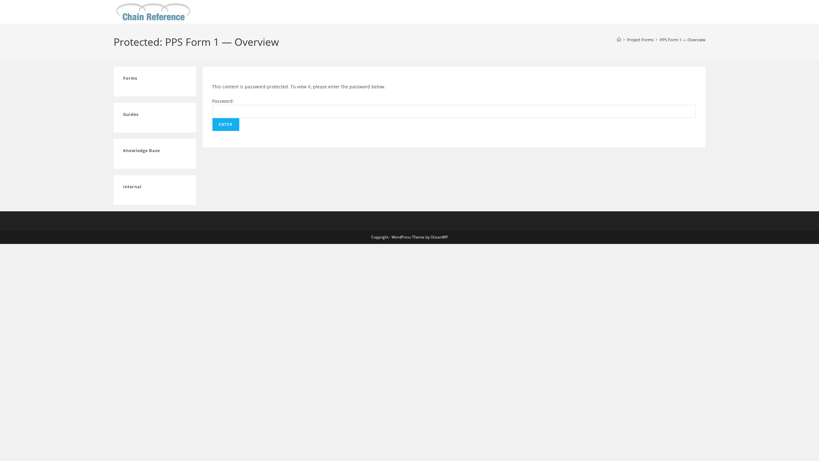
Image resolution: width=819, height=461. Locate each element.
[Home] (619, 40)
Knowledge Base (141, 150)
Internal (132, 187)
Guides (131, 114)
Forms (130, 78)
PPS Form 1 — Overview (682, 40)
